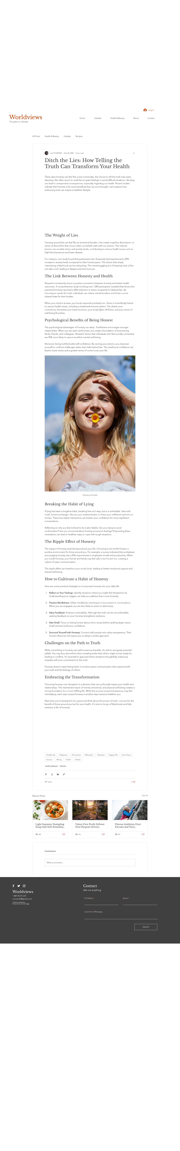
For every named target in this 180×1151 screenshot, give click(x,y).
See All (145, 795)
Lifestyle (67, 136)
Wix (28, 903)
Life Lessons (76, 755)
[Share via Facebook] (46, 774)
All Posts (36, 136)
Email (125, 898)
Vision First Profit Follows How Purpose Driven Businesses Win (89, 825)
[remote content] (90, 212)
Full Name (88, 898)
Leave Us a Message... (93, 912)
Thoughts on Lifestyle (18, 122)
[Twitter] (18, 886)
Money (59, 760)
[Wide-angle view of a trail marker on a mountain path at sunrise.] (90, 810)
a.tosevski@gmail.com (22, 899)
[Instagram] (24, 886)
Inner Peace (126, 755)
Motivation (89, 755)
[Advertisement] (73, 36)
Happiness (63, 755)
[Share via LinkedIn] (58, 774)
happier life (113, 755)
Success (49, 760)
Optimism (101, 755)
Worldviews (25, 117)
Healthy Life (50, 755)
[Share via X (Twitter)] (52, 774)
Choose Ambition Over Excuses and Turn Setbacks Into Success (128, 825)
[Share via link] (64, 774)
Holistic (78, 760)
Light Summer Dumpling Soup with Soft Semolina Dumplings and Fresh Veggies (50, 825)
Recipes (79, 136)
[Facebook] (13, 886)
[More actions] (133, 153)
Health (68, 760)
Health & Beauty (52, 136)
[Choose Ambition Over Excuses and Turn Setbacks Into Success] (129, 810)
